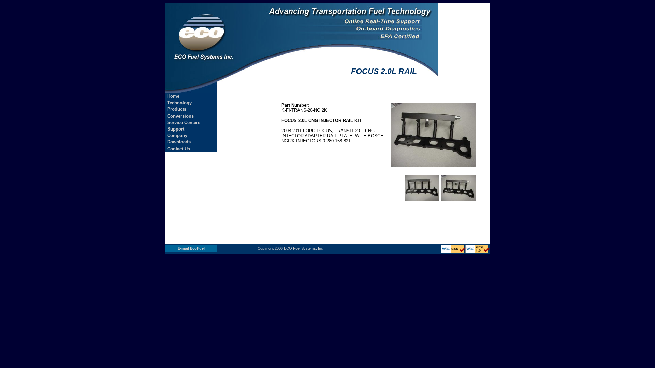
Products (176, 109)
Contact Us (178, 148)
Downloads (179, 141)
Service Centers (183, 122)
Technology (179, 102)
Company (177, 135)
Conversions (180, 116)
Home (173, 96)
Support (175, 129)
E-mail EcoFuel (191, 248)
